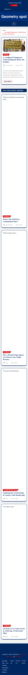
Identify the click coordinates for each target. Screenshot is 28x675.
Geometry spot (14, 16)
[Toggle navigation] (14, 23)
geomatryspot (9, 65)
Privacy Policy (24, 662)
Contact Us (18, 662)
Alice (7, 363)
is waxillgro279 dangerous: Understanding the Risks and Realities (14, 33)
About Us (12, 662)
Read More (7, 81)
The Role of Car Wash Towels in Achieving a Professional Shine (14, 631)
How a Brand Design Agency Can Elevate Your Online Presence (13, 357)
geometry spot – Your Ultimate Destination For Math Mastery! (5, 666)
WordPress (22, 654)
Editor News (9, 656)
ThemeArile (18, 656)
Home (4, 30)
